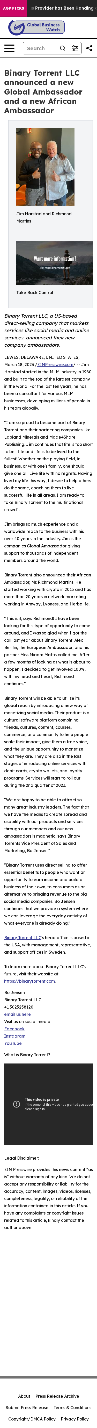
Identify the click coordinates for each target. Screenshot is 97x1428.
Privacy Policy (75, 1419)
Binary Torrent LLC (22, 937)
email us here (17, 1014)
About (24, 1396)
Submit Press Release (27, 1407)
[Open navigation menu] (9, 48)
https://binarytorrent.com (29, 981)
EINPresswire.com (55, 364)
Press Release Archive (57, 1396)
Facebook (14, 1028)
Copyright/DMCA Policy (32, 1419)
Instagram (14, 1036)
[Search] (62, 48)
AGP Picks (13, 8)
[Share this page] (89, 48)
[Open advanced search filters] (75, 48)
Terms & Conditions (72, 1407)
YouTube (13, 1043)
